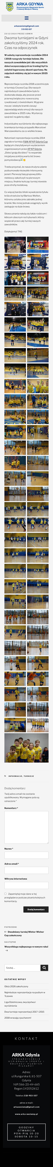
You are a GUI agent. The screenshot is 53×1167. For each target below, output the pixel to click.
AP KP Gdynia (34, 149)
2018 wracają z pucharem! (17, 1018)
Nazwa (8, 848)
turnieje (29, 776)
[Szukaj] (44, 968)
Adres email (11, 864)
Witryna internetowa (15, 879)
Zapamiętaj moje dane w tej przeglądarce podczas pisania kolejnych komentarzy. (24, 898)
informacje (15, 776)
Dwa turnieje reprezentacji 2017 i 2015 (24, 1012)
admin (29, 34)
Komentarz (11, 808)
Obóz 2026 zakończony (16, 986)
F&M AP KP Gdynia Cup (35, 141)
